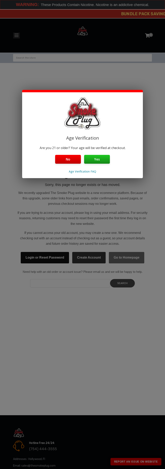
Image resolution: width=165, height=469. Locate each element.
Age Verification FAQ (82, 171)
